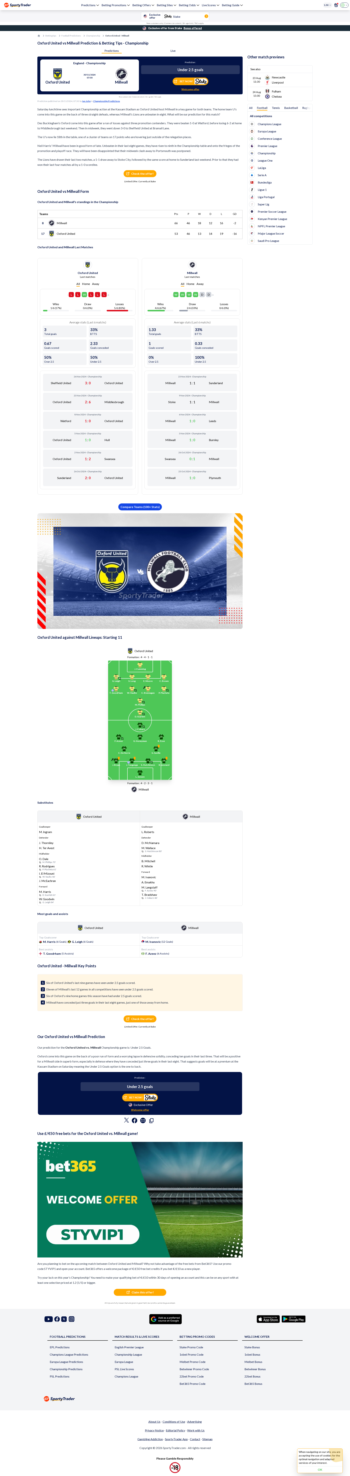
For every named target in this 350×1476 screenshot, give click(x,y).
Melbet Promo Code (192, 1361)
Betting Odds (187, 5)
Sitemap (207, 1439)
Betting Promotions (114, 5)
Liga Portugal (266, 197)
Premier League (267, 146)
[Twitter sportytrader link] (64, 1319)
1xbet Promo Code (191, 1354)
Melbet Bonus (253, 1361)
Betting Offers (141, 5)
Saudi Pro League (268, 240)
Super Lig (263, 204)
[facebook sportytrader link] (57, 1319)
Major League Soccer (271, 233)
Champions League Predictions (69, 1354)
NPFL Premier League (271, 226)
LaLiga (262, 167)
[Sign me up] (336, 5)
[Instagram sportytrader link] (71, 1319)
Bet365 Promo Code (192, 1383)
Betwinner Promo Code (194, 1369)
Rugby (306, 107)
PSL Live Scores (124, 1369)
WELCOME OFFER (256, 1336)
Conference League (270, 138)
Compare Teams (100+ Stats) (140, 507)
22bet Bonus (252, 1376)
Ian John (86, 101)
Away (95, 283)
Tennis (276, 107)
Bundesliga (265, 182)
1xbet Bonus (252, 1354)
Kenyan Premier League (272, 219)
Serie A (262, 175)
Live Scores (209, 5)
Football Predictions (71, 35)
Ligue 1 (262, 189)
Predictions (88, 5)
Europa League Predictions (66, 1361)
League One (265, 160)
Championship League (128, 1354)
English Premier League (129, 1347)
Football (262, 107)
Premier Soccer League (272, 211)
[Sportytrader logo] (175, 1398)
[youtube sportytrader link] (48, 1319)
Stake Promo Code (191, 1347)
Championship (93, 35)
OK (320, 1469)
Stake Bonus (252, 1347)
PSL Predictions (59, 1376)
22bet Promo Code (192, 1376)
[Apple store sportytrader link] (268, 1319)
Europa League (267, 131)
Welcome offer (190, 89)
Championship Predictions (106, 101)
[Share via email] (143, 1121)
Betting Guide (230, 5)
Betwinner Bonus (255, 1369)
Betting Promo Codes (197, 1336)
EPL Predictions (60, 1347)
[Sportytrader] (17, 5)
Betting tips (50, 35)
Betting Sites (165, 5)
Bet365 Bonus (253, 1383)
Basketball (291, 107)
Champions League (269, 124)
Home (86, 283)
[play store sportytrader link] (294, 1319)
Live (173, 50)
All (78, 283)
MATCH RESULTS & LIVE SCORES (137, 1336)
